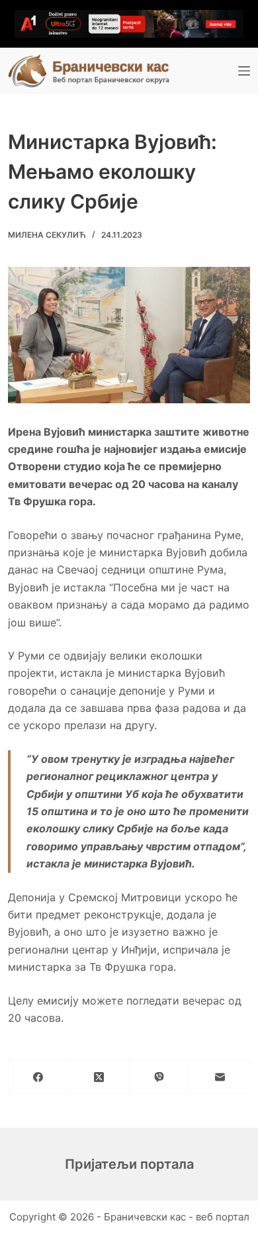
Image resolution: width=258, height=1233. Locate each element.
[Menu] (244, 71)
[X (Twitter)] (99, 1077)
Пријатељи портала (129, 1164)
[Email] (220, 1077)
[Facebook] (39, 1077)
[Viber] (160, 1077)
